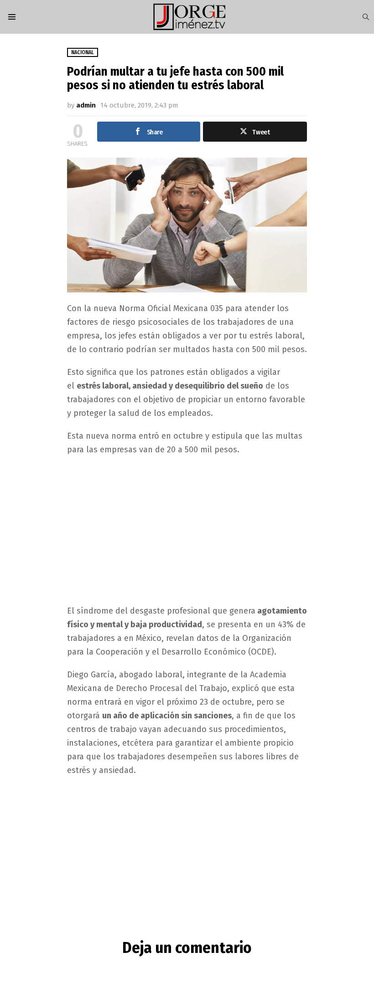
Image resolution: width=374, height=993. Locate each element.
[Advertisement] (187, 529)
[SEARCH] (365, 17)
